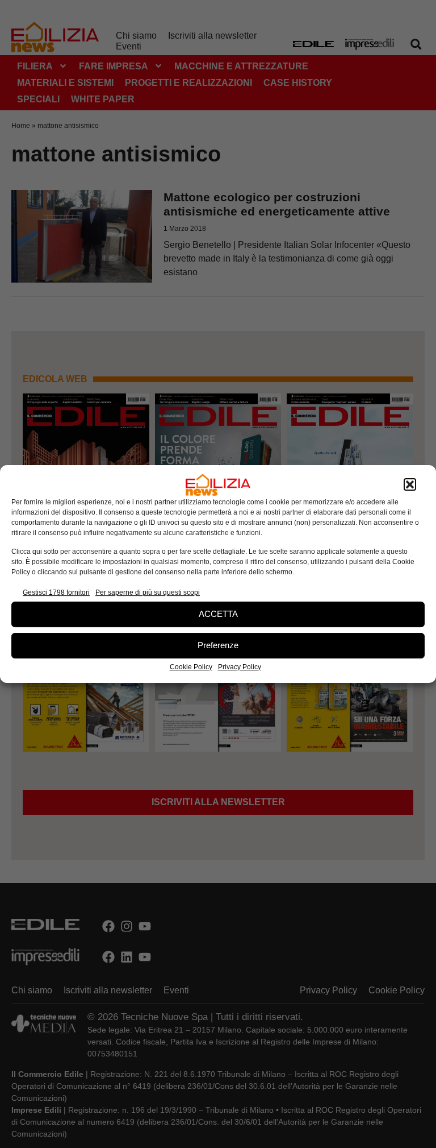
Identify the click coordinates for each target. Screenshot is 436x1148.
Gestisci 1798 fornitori (56, 592)
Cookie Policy (191, 667)
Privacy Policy (239, 667)
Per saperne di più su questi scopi (147, 592)
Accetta (218, 614)
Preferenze (218, 645)
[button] (410, 485)
